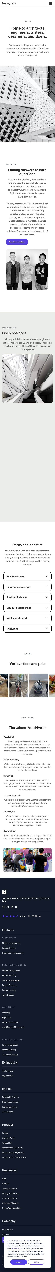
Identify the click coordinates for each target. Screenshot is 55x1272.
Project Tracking (9, 990)
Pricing (5, 1133)
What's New (7, 1143)
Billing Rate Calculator (11, 1208)
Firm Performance (10, 1045)
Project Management (11, 970)
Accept (18, 1262)
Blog (4, 1178)
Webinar (5, 1183)
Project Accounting (10, 1022)
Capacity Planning (10, 1054)
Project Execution (9, 985)
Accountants (7, 1111)
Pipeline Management (11, 943)
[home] (9, 3)
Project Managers (9, 1107)
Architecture (7, 1071)
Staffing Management (11, 980)
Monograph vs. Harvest (12, 1147)
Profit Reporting (9, 1049)
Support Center (8, 1138)
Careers (5, 1234)
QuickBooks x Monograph (13, 1027)
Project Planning (9, 975)
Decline (36, 1262)
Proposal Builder (9, 948)
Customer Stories (9, 1198)
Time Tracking (8, 995)
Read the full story (17, 242)
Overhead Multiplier (10, 1203)
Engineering (7, 1075)
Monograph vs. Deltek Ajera (14, 1157)
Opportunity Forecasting (12, 953)
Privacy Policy (16, 1249)
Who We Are (7, 1229)
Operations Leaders (10, 1102)
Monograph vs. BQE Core (12, 1152)
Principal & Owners (10, 1097)
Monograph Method (10, 1193)
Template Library (9, 1188)
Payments (6, 1017)
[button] (50, 4)
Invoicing (6, 1012)
